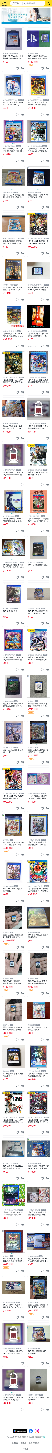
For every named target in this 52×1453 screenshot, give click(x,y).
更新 (43, 1437)
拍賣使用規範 (34, 1443)
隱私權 (23, 1443)
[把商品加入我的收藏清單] (17, 68)
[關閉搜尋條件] (24, 3)
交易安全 (26, 1449)
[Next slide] (48, 39)
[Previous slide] (28, 39)
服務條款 (15, 1443)
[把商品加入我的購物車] (22, 68)
